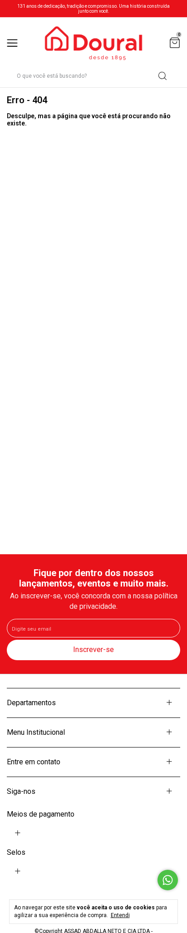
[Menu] (14, 44)
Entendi (120, 915)
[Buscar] (161, 76)
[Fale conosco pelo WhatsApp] (167, 880)
